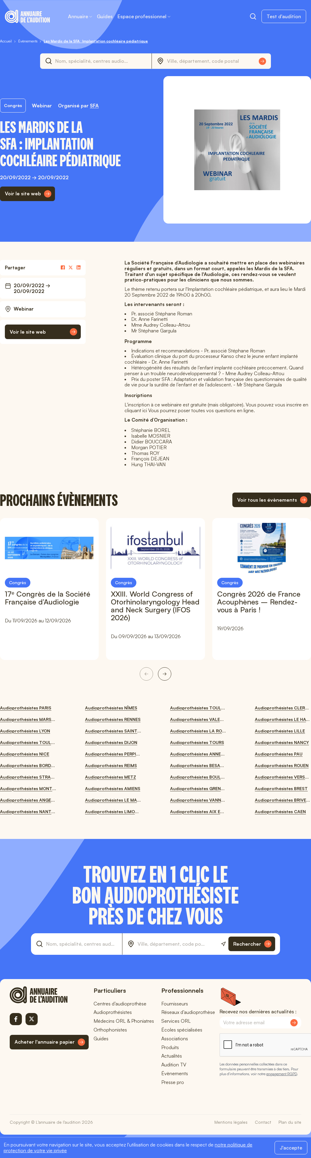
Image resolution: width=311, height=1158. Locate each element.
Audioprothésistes (113, 1012)
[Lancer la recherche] (262, 61)
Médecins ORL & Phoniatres (124, 1021)
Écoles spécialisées (181, 1030)
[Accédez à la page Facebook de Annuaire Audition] (16, 1019)
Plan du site (290, 1122)
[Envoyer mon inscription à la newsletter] (294, 1022)
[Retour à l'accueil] (49, 994)
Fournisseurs (174, 1004)
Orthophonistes (110, 1030)
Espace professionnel (142, 16)
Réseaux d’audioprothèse (188, 1012)
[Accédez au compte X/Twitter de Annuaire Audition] (32, 1019)
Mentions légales (231, 1122)
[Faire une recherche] (253, 16)
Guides (105, 16)
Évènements (174, 1073)
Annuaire (78, 16)
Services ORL (176, 1021)
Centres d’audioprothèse (120, 1004)
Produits (170, 1047)
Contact (263, 1122)
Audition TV (173, 1065)
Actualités (171, 1056)
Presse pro (172, 1082)
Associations (174, 1038)
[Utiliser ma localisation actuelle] (223, 944)
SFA (94, 106)
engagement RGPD (281, 1074)
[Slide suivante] (164, 674)
